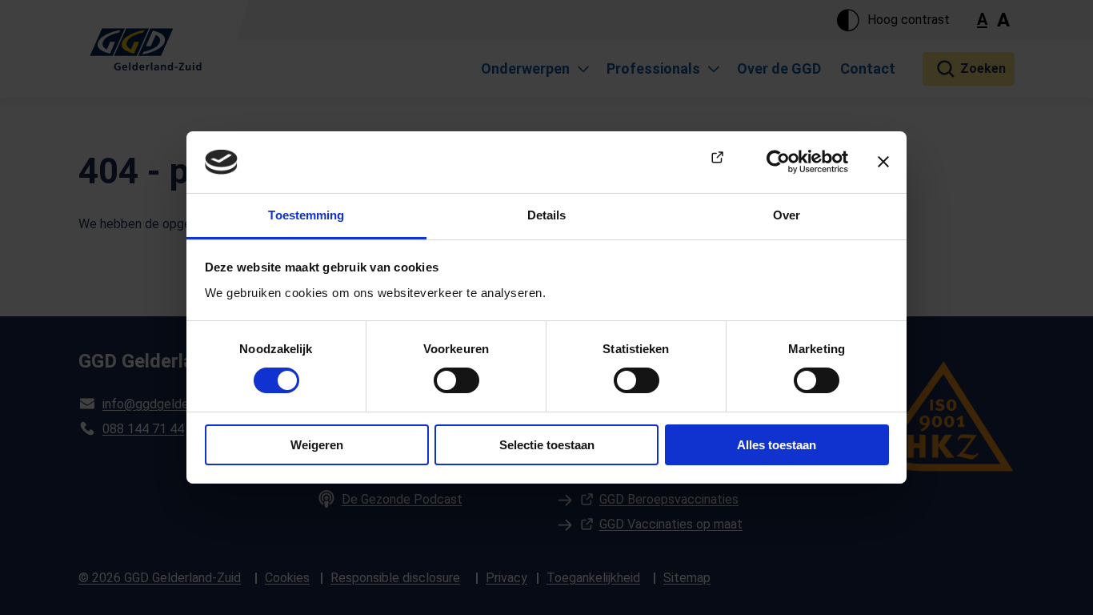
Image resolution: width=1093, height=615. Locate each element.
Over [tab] (786, 215)
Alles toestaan (776, 445)
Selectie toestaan (547, 445)
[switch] (456, 380)
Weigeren (316, 445)
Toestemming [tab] (306, 215)
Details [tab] (547, 215)
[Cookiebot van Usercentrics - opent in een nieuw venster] (778, 162)
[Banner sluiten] (883, 161)
